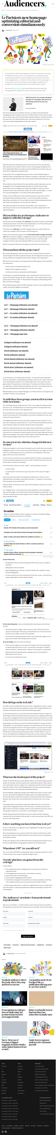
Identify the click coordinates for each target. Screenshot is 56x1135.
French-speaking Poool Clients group (47, 1114)
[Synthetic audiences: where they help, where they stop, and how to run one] (14, 968)
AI (2, 1069)
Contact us (22, 1125)
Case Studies (7, 945)
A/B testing (4, 1066)
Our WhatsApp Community (45, 1097)
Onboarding (20, 1066)
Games (3, 1085)
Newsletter (4, 1093)
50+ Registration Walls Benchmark (41, 1069)
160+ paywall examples (39, 1066)
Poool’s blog (16, 1125)
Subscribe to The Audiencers (17, 1127)
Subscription (20, 1085)
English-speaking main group (45, 1100)
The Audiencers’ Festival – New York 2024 (10, 1108)
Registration (20, 1077)
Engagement (40, 945)
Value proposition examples (40, 1071)
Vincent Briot (17, 88)
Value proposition (21, 1090)
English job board (43, 1103)
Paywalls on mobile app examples (41, 1079)
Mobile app (4, 1090)
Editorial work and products (28, 945)
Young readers (20, 1093)
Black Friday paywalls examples (41, 1082)
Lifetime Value (4, 1087)
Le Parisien (49, 945)
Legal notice (27, 1125)
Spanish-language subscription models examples (44, 1085)
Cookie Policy (39, 1125)
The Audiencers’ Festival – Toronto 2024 (10, 1111)
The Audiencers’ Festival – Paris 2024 (9, 1116)
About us (3, 1125)
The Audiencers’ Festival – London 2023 (10, 1103)
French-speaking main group (45, 1108)
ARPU (3, 1071)
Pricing (19, 1074)
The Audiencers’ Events (7, 1097)
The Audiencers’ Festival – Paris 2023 (9, 1100)
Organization (20, 1069)
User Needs (20, 1087)
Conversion (15, 945)
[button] (3, 4)
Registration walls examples (40, 1074)
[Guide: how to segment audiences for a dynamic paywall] (41, 1028)
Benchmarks (38, 1063)
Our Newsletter (9, 1125)
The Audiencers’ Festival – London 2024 (10, 1114)
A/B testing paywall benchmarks (41, 1077)
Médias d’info (7, 947)
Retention (20, 1079)
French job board (43, 1111)
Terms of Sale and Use (6, 1127)
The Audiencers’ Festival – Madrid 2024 (9, 1105)
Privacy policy (46, 1125)
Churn (3, 1077)
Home (3, 10)
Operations (5, 15)
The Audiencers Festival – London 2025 (10, 1119)
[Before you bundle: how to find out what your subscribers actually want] (41, 998)
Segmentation (20, 1082)
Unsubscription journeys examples (42, 1090)
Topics (3, 1063)
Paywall (19, 1071)
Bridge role (4, 1074)
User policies (33, 1125)
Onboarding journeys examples (41, 1087)
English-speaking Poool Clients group (47, 1105)
